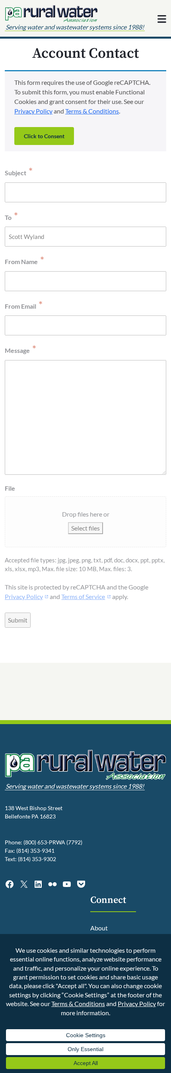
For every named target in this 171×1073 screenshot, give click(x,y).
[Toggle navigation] (161, 19)
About (99, 928)
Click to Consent (44, 136)
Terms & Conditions (92, 111)
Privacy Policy (33, 111)
